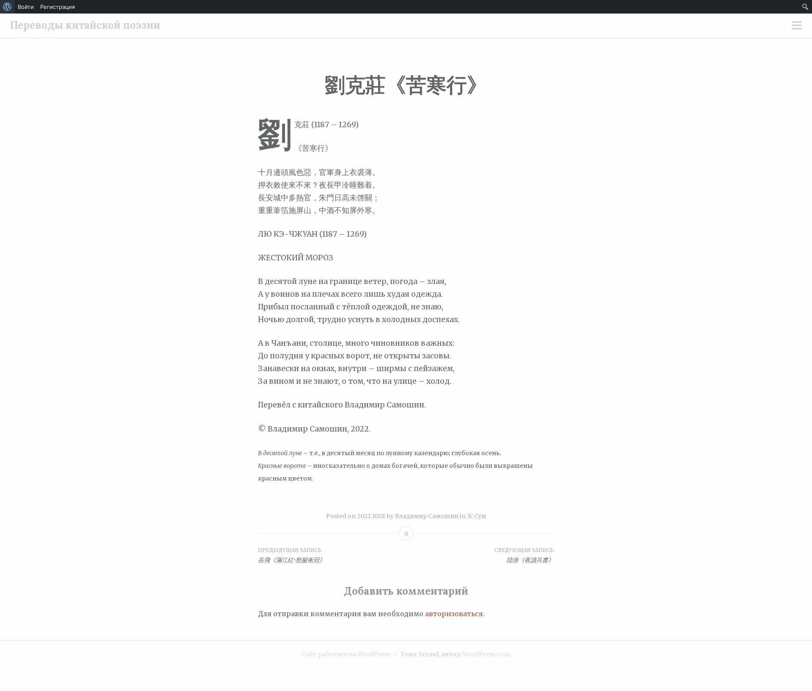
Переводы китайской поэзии (85, 25)
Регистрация (57, 6)
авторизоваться (454, 613)
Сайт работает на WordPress (345, 654)
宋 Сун (476, 516)
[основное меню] (797, 26)
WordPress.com (486, 654)
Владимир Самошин (426, 516)
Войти (26, 6)
